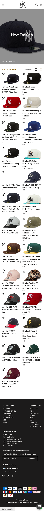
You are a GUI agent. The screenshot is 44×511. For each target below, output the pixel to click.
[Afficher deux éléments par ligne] (41, 69)
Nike (31, 418)
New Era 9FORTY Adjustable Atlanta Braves (9, 333)
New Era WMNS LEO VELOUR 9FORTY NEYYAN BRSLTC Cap (30, 285)
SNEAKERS (6, 409)
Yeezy (32, 420)
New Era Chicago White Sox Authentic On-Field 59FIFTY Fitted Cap (11, 137)
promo (5, 422)
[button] (4, 4)
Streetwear (34, 409)
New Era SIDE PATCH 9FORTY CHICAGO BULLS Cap (11, 309)
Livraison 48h (34, 413)
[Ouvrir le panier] (41, 4)
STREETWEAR (7, 413)
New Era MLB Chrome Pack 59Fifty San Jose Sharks (31, 209)
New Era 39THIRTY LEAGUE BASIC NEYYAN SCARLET (31, 309)
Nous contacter (8, 446)
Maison (4, 61)
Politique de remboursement (12, 441)
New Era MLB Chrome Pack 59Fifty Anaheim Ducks (31, 163)
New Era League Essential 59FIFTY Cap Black (31, 89)
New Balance (34, 424)
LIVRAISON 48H (8, 418)
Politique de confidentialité (12, 439)
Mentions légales (8, 437)
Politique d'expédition (10, 443)
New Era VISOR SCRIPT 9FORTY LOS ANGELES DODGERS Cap (31, 360)
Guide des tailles (7, 509)
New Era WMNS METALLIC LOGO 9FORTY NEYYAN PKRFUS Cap (11, 285)
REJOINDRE (31, 459)
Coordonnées (7, 435)
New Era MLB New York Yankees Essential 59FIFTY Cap (11, 113)
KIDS (4, 420)
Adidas (32, 415)
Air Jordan (33, 422)
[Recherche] (36, 4)
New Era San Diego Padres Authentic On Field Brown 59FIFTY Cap (11, 259)
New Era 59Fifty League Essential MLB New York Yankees (31, 113)
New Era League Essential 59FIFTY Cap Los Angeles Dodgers (10, 163)
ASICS (32, 411)
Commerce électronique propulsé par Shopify (22, 502)
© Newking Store (22, 500)
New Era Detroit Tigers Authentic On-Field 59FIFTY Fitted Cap (10, 89)
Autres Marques (35, 426)
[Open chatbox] (39, 506)
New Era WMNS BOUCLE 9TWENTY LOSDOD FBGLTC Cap (11, 383)
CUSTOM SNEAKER (9, 411)
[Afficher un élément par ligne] (36, 69)
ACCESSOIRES (7, 415)
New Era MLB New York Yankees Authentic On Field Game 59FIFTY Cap (11, 209)
